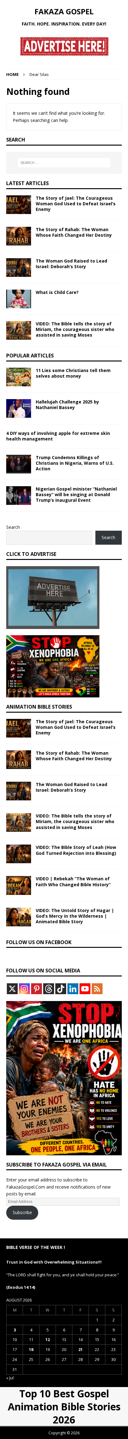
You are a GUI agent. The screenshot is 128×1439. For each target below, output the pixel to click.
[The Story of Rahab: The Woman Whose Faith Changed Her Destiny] (18, 236)
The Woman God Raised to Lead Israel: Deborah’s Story (71, 263)
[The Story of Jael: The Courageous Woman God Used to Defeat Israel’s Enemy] (18, 204)
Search (13, 527)
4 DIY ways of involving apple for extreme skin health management (58, 436)
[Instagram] (24, 988)
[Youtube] (85, 988)
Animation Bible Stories (39, 706)
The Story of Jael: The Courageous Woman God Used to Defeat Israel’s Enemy (76, 203)
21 (80, 1349)
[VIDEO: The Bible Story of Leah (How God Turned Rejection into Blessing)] (18, 854)
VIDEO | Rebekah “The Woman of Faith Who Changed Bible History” (73, 881)
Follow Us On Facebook (38, 942)
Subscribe (22, 1212)
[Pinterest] (36, 988)
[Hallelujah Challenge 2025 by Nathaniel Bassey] (18, 408)
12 (47, 1339)
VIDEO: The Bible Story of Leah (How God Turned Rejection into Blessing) (76, 850)
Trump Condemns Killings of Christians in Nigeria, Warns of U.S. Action (75, 463)
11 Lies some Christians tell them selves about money (73, 373)
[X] (12, 988)
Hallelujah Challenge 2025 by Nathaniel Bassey (67, 404)
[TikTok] (60, 988)
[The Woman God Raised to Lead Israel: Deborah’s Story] (18, 267)
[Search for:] (64, 162)
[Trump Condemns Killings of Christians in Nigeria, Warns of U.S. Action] (18, 464)
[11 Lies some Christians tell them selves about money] (18, 377)
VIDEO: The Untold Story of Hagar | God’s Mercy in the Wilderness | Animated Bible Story (75, 915)
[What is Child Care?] (18, 299)
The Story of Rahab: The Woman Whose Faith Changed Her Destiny (74, 232)
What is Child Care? (57, 292)
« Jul (10, 1378)
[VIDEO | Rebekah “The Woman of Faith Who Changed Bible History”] (18, 885)
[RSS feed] (97, 988)
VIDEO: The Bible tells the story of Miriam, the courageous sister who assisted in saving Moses (75, 329)
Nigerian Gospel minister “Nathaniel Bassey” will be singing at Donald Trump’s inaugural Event (76, 494)
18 (31, 1349)
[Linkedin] (72, 988)
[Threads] (48, 988)
